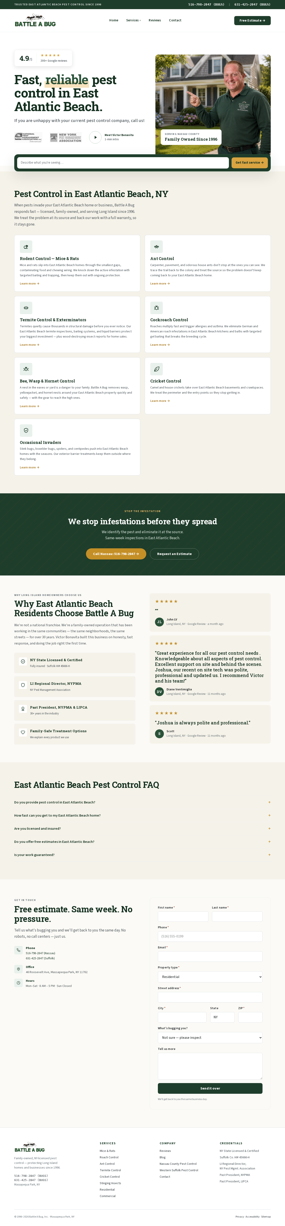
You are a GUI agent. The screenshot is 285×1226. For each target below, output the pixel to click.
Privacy (240, 1217)
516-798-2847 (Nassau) (40, 953)
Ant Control (107, 1164)
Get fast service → (250, 162)
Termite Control (110, 1170)
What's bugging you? (172, 1028)
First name (166, 907)
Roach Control (109, 1157)
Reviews (155, 20)
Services (133, 20)
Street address (169, 988)
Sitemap (266, 1217)
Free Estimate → (252, 20)
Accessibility (253, 1217)
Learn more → (29, 283)
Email (163, 947)
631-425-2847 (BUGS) (252, 4)
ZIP (241, 1008)
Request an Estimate (174, 553)
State (214, 1008)
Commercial (108, 1196)
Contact (175, 20)
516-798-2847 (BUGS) (206, 4)
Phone (163, 927)
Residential (107, 1189)
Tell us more (166, 1049)
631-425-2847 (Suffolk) (40, 958)
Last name (220, 907)
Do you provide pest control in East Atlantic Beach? (54, 802)
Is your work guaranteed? (34, 854)
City (161, 1008)
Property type (168, 967)
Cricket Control (110, 1177)
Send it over (210, 1088)
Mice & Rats (107, 1151)
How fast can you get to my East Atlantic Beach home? (57, 815)
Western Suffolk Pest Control (179, 1170)
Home (113, 20)
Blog (163, 1157)
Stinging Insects (110, 1183)
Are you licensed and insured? (37, 828)
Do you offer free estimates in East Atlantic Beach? (54, 841)
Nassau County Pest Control (178, 1164)
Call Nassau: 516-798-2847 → (116, 553)
